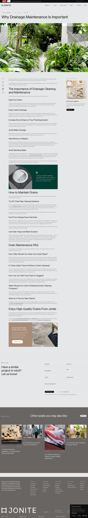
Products (32, 481)
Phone (67, 369)
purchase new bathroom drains (23, 318)
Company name (69, 377)
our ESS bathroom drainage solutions (20, 320)
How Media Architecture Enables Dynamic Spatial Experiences (52, 456)
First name (47, 364)
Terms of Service (71, 394)
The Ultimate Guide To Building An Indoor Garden (75, 443)
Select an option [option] (48, 378)
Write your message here (50, 383)
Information (45, 481)
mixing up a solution (16, 206)
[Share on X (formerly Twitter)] (2, 82)
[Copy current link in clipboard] (2, 92)
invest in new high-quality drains (16, 303)
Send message (49, 391)
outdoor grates (34, 318)
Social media (83, 481)
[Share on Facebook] (2, 85)
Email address (48, 370)
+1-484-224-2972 (59, 512)
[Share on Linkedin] (2, 89)
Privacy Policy (66, 391)
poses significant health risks (35, 155)
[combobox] (55, 378)
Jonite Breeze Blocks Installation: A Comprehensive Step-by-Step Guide (10, 451)
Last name (68, 364)
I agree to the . (63, 391)
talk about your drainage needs (44, 320)
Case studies (58, 481)
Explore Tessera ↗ (80, 1)
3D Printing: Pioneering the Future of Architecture (31, 443)
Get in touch (70, 481)
